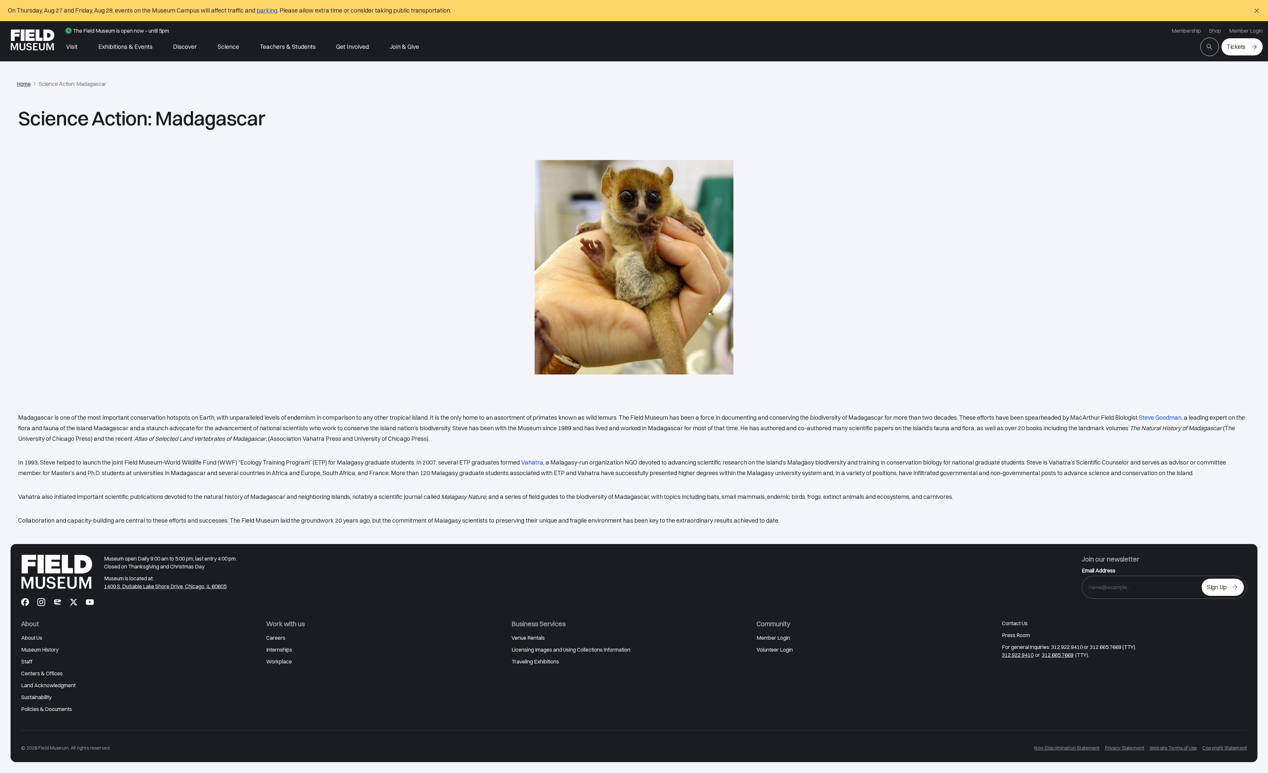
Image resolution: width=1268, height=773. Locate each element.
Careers (275, 637)
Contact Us (1015, 623)
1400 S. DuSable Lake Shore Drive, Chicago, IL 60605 (165, 586)
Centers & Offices (42, 673)
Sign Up (1217, 587)
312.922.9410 (1018, 655)
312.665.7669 (1058, 655)
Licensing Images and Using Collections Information (570, 649)
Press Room (1016, 635)
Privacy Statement (1125, 748)
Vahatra (532, 462)
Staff (26, 661)
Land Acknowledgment (48, 685)
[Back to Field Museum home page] (32, 41)
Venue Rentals (528, 637)
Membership (1186, 30)
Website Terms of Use (1173, 748)
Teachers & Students (288, 46)
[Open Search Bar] (1209, 47)
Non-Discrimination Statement (1066, 748)
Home (24, 84)
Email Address (1098, 570)
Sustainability (36, 697)
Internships (279, 649)
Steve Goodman (1160, 417)
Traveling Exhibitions (535, 661)
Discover (185, 46)
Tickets (1236, 46)
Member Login (1246, 30)
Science (228, 46)
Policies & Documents (46, 709)
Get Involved (352, 46)
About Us (31, 637)
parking (267, 10)
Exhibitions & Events (125, 46)
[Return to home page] (56, 572)
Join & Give (404, 46)
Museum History (39, 649)
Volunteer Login (775, 649)
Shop (1215, 30)
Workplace (279, 661)
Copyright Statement (1224, 748)
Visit (72, 46)
